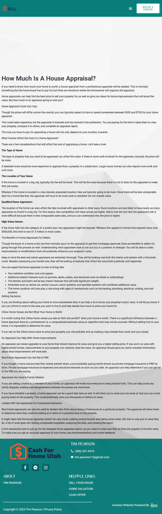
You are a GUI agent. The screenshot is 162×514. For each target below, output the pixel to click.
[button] (130, 8)
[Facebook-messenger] (35, 467)
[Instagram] (45, 467)
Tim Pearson (12, 482)
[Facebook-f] (25, 467)
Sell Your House (81, 482)
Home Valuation (81, 488)
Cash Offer (77, 494)
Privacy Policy (53, 509)
